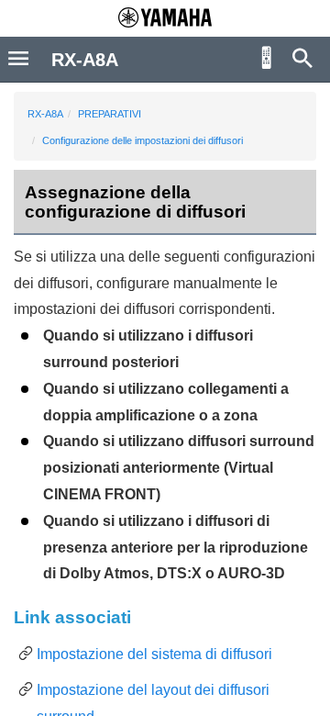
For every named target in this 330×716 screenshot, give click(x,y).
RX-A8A (45, 113)
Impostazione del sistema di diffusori (154, 654)
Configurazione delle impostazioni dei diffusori (142, 140)
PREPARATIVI (109, 113)
